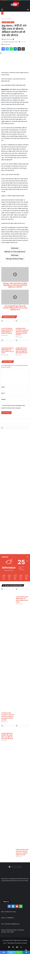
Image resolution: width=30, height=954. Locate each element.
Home (4, 18)
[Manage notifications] (26, 950)
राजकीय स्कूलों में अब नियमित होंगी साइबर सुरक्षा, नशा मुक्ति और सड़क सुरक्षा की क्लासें (21, 350)
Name (3, 387)
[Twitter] (7, 49)
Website (3, 399)
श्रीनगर (12, 22)
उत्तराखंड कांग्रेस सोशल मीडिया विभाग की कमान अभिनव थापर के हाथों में (7, 350)
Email (3, 393)
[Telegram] (15, 49)
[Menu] (2, 9)
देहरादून (8, 22)
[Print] (23, 49)
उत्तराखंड (9, 18)
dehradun (15, 248)
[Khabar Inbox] (15, 4)
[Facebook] (3, 49)
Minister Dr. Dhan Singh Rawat (15, 251)
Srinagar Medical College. (15, 259)
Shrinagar (15, 255)
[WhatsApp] (11, 49)
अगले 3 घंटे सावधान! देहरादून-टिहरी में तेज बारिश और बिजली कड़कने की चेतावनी (7, 331)
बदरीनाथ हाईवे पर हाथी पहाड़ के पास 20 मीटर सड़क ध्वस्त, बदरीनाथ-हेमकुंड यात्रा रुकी (22, 852)
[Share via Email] (19, 49)
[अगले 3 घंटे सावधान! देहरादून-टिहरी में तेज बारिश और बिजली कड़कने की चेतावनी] (7, 323)
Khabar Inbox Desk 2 (8, 39)
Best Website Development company (17, 943)
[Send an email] (13, 39)
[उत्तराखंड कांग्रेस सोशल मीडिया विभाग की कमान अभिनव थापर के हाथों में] (7, 343)
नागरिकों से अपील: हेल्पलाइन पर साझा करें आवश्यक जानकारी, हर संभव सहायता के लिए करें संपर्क (22, 332)
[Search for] (28, 9)
